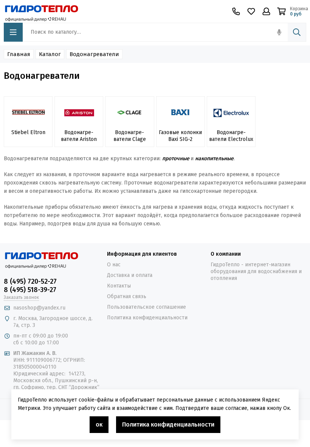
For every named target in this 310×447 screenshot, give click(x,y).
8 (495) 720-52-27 (30, 281)
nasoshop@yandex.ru (39, 308)
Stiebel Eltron (28, 132)
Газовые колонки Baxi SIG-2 (180, 135)
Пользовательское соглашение (146, 307)
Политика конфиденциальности (147, 317)
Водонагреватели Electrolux (231, 135)
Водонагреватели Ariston (79, 135)
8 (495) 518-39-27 (30, 290)
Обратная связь (126, 296)
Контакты (119, 286)
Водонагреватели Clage (129, 135)
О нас (114, 264)
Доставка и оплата (129, 275)
